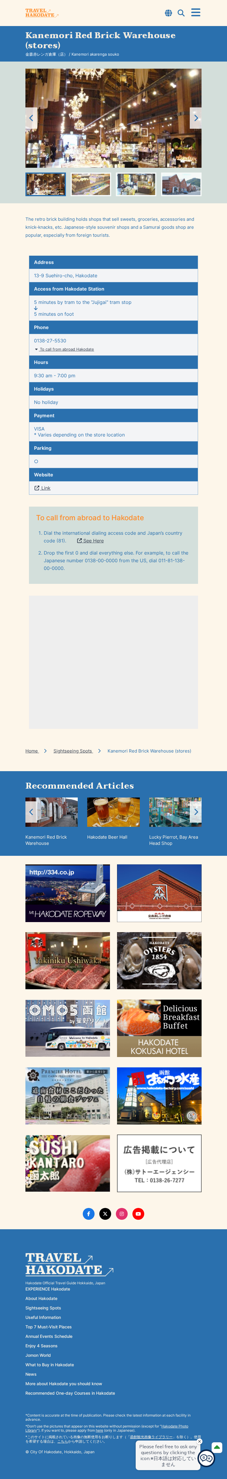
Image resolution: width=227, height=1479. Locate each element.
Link (45, 488)
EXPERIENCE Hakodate (47, 1288)
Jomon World (38, 1355)
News (31, 1374)
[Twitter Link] (105, 1214)
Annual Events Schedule (48, 1336)
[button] (196, 118)
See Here (93, 541)
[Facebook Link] (89, 1214)
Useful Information (43, 1317)
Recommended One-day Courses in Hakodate (70, 1393)
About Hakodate (41, 1298)
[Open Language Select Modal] (168, 13)
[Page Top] (217, 1447)
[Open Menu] (195, 12)
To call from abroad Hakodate (66, 349)
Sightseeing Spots (73, 751)
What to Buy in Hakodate (49, 1364)
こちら (62, 1441)
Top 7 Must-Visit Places (48, 1326)
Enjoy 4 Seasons (41, 1345)
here (99, 1430)
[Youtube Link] (138, 1214)
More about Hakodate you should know (63, 1383)
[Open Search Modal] (181, 13)
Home (32, 751)
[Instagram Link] (122, 1214)
